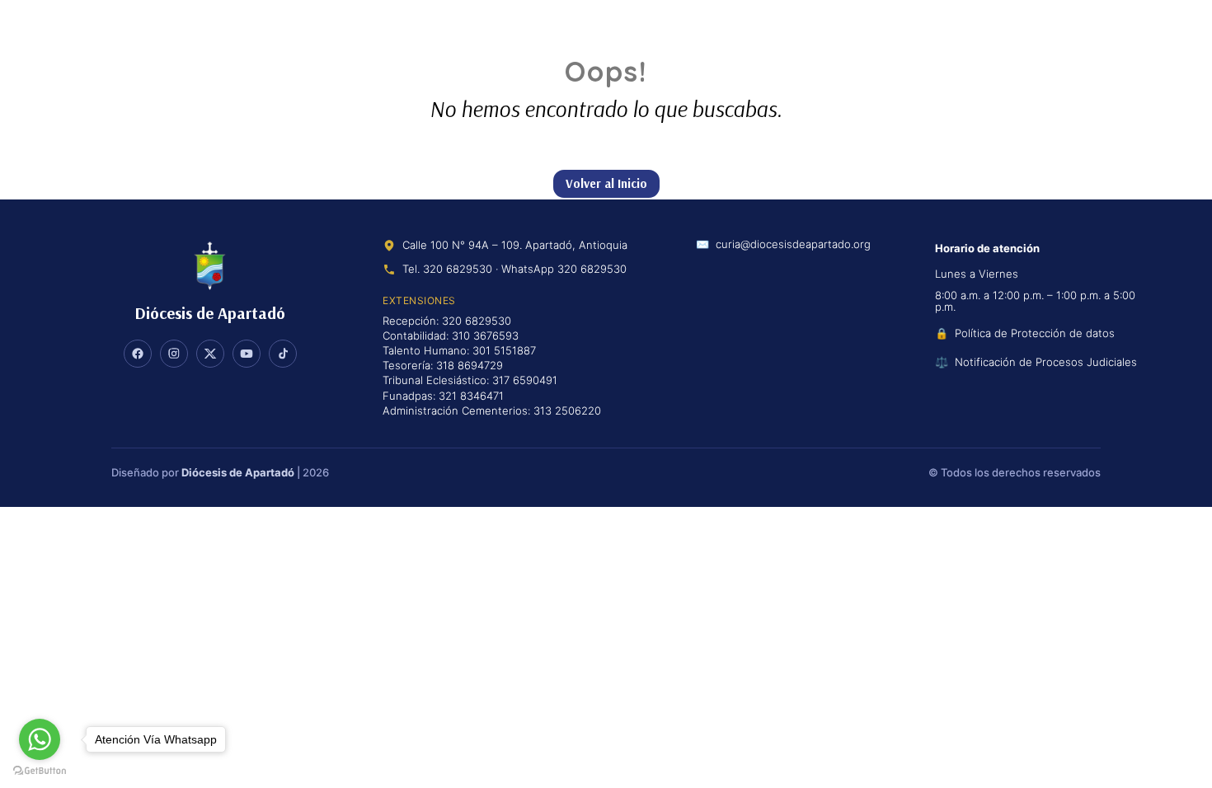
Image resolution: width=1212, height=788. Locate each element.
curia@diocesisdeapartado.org (793, 245)
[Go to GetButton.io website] (39, 771)
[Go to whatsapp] (39, 739)
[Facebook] (138, 354)
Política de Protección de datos (1035, 333)
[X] (210, 354)
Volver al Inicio (606, 183)
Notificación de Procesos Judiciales (1046, 361)
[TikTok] (283, 354)
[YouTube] (247, 354)
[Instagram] (174, 354)
